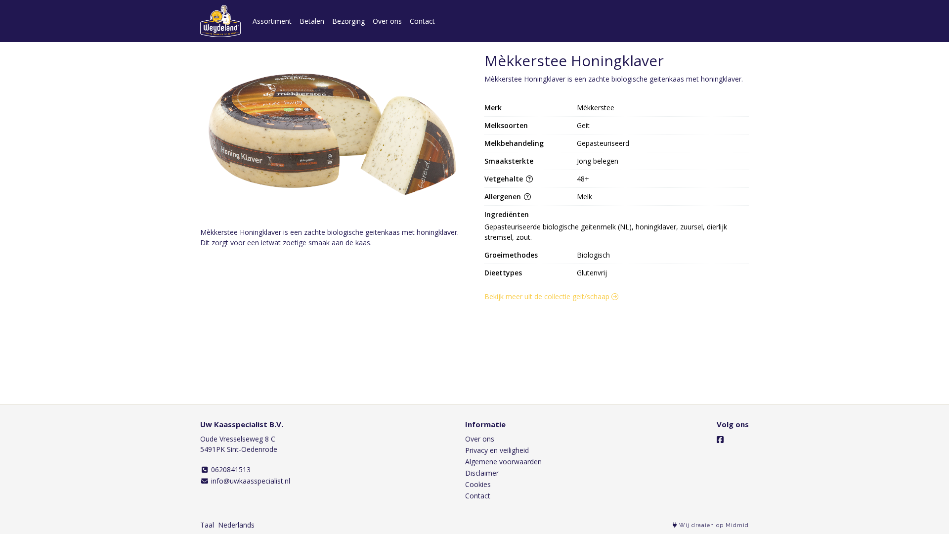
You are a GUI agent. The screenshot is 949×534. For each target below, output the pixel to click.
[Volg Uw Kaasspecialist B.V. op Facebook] (720, 439)
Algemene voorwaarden (503, 461)
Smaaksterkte (508, 161)
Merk (493, 107)
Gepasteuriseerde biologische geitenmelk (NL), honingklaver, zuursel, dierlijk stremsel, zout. (606, 232)
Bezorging (348, 21)
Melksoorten (506, 125)
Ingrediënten (506, 214)
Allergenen (503, 196)
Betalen (312, 21)
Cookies (478, 484)
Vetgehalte (504, 178)
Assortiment (272, 21)
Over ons (387, 21)
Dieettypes (503, 272)
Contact (422, 21)
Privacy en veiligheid (497, 450)
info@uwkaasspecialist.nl (249, 481)
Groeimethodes (511, 255)
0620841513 (230, 469)
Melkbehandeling (514, 143)
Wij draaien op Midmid (713, 525)
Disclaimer (482, 473)
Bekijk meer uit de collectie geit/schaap (547, 296)
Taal (207, 525)
